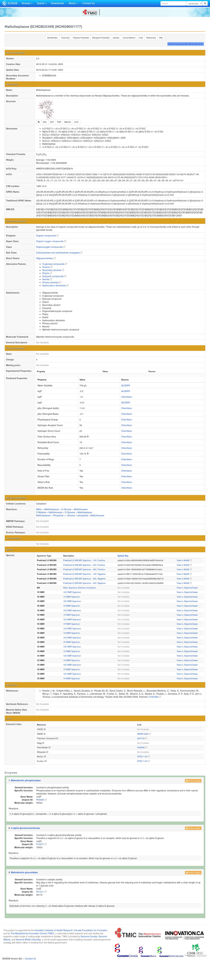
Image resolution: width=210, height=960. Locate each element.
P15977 (40, 844)
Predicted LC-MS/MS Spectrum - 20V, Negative (84, 578)
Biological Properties (101, 37)
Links (141, 37)
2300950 (141, 747)
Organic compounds (46, 235)
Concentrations (129, 37)
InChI (76, 122)
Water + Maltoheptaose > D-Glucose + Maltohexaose (62, 509)
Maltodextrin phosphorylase (26, 780)
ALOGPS (125, 385)
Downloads (57, 3)
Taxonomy (65, 37)
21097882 (154, 696)
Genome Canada (89, 936)
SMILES (67, 122)
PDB (59, 122)
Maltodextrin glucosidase (24, 872)
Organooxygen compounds (49, 246)
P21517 (40, 891)
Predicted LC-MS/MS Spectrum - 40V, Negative (84, 583)
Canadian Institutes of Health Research (54, 930)
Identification (52, 37)
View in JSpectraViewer (187, 587)
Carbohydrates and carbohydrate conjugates (58, 252)
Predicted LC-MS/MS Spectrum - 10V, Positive (84, 560)
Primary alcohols (50, 282)
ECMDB (12, 3)
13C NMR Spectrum (72, 592)
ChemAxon (126, 396)
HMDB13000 (143, 733)
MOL (45, 122)
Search (41, 3)
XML (161, 37)
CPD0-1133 (142, 756)
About (72, 3)
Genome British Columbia (28, 939)
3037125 (141, 738)
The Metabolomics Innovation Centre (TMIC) (32, 933)
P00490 (40, 799)
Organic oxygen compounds (50, 241)
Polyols (46, 273)
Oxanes (46, 266)
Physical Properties (81, 37)
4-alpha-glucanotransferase (25, 827)
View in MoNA (183, 560)
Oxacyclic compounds (53, 276)
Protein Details (194, 780)
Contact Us (88, 3)
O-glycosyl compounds (53, 263)
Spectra (116, 37)
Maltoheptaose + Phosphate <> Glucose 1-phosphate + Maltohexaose (70, 515)
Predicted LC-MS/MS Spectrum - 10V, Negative (84, 573)
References (151, 37)
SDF (52, 122)
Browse (26, 3)
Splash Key (123, 555)
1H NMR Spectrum (71, 596)
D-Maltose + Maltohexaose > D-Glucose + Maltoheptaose (64, 512)
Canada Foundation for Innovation (90, 930)
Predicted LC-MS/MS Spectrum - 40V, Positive (84, 569)
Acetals (46, 279)
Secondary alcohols (52, 270)
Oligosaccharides (44, 258)
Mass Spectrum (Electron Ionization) (79, 587)
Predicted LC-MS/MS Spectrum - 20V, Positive (84, 564)
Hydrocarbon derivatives (54, 285)
